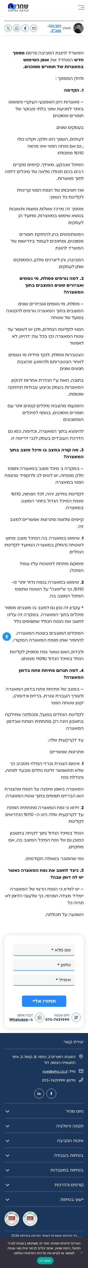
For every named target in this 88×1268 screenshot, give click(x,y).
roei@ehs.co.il (55, 1071)
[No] (81, 1252)
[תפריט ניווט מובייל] (81, 8)
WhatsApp (18, 1019)
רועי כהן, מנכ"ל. (54, 28)
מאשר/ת (45, 1261)
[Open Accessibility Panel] (6, 636)
